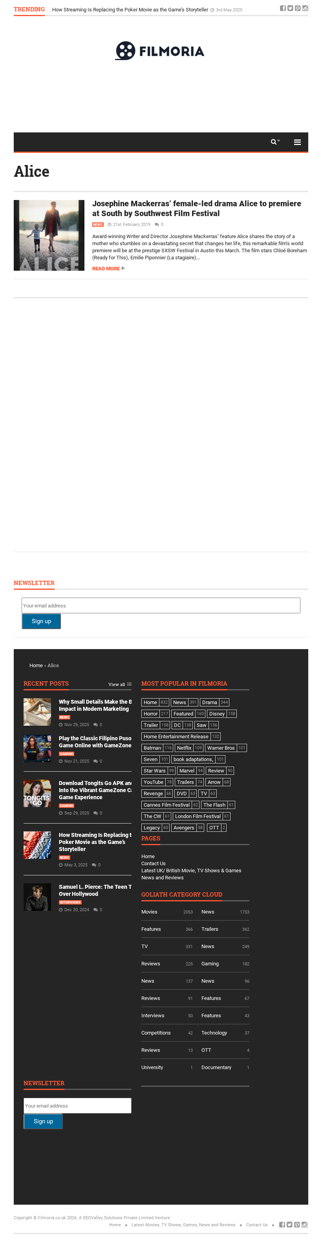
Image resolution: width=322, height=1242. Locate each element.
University (152, 1067)
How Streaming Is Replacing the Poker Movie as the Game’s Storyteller (98, 842)
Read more (106, 268)
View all (116, 684)
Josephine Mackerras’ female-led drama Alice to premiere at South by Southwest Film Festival (196, 208)
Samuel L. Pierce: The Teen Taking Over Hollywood (109, 9)
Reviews (150, 963)
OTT (206, 1050)
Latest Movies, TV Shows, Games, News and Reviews (184, 1224)
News (98, 225)
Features (151, 929)
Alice (31, 171)
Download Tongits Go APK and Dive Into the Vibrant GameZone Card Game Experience (102, 790)
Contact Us (153, 863)
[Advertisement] (161, 96)
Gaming (66, 754)
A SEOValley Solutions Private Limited (116, 1217)
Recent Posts (46, 684)
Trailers (209, 929)
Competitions (156, 1032)
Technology (214, 1032)
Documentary (216, 1067)
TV (144, 946)
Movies (149, 911)
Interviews (70, 902)
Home (36, 665)
